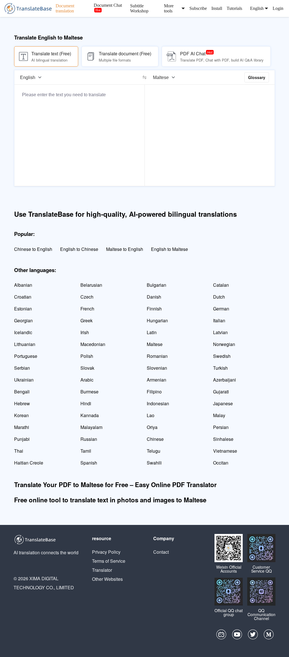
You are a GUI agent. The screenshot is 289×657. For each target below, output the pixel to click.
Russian (88, 439)
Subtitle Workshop (139, 8)
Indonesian (158, 403)
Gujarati (221, 391)
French (87, 308)
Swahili (154, 462)
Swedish (222, 356)
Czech (86, 297)
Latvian (220, 332)
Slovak (87, 368)
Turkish (220, 368)
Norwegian (224, 344)
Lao (150, 415)
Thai (18, 451)
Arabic (86, 379)
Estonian (23, 308)
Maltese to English (124, 249)
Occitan (220, 462)
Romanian (157, 356)
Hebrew (22, 403)
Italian (219, 320)
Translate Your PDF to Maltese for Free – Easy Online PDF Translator (115, 484)
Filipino (154, 391)
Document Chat (108, 5)
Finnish (154, 308)
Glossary (256, 77)
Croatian (22, 297)
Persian (221, 427)
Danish (154, 297)
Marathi (21, 427)
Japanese (223, 403)
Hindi (85, 403)
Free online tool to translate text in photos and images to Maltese (110, 499)
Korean (21, 415)
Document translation (65, 8)
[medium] (269, 635)
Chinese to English (33, 249)
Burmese (89, 391)
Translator (102, 570)
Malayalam (91, 427)
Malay (219, 415)
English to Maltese (169, 249)
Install (216, 8)
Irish (84, 332)
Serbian (22, 368)
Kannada (89, 415)
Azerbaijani (224, 379)
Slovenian (157, 368)
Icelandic (23, 332)
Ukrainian (24, 379)
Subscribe (198, 8)
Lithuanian (24, 344)
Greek (86, 320)
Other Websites (107, 579)
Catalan (221, 285)
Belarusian (91, 285)
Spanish (88, 462)
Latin (152, 332)
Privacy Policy (106, 552)
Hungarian (157, 320)
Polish (86, 356)
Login (278, 8)
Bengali (22, 391)
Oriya (152, 427)
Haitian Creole (28, 462)
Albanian (23, 285)
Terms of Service (108, 561)
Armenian (156, 379)
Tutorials (234, 8)
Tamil (85, 451)
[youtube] (237, 635)
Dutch (219, 297)
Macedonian (92, 344)
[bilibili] (221, 635)
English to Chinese (79, 249)
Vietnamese (225, 451)
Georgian (23, 320)
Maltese (155, 344)
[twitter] (253, 635)
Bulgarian (156, 285)
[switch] (144, 77)
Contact (161, 552)
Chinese (155, 439)
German (221, 308)
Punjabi (22, 439)
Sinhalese (223, 439)
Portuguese (25, 356)
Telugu (153, 451)
